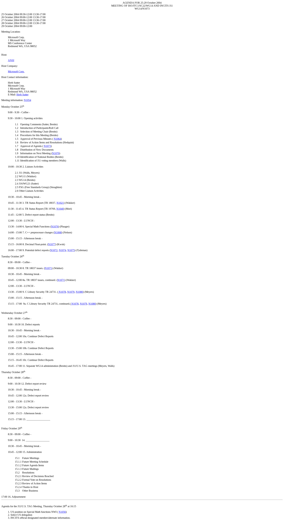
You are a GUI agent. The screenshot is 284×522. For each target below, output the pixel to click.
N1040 (60, 208)
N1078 (62, 291)
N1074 (62, 250)
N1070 (55, 153)
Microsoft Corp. (16, 71)
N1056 (62, 511)
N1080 (79, 291)
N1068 (57, 232)
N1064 (57, 138)
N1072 (54, 250)
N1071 (48, 268)
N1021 (60, 202)
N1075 (71, 250)
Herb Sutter (22, 94)
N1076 (54, 226)
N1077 (51, 244)
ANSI (11, 60)
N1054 (27, 100)
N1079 (70, 291)
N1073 (47, 146)
